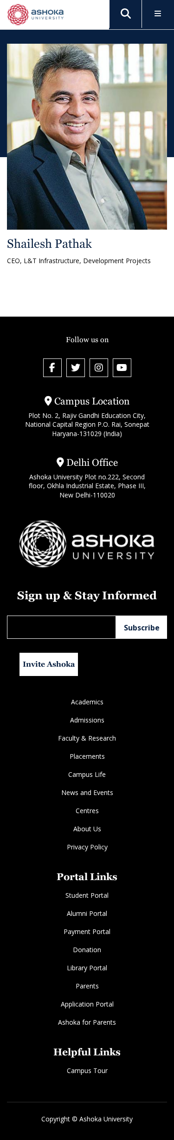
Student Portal (87, 895)
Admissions (87, 720)
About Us (87, 828)
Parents (87, 985)
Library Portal (87, 967)
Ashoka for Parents (87, 1022)
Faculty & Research (87, 738)
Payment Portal (87, 931)
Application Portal (87, 1004)
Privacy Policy (87, 846)
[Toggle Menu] (158, 14)
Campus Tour (87, 1070)
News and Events (87, 792)
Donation (87, 949)
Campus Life (87, 774)
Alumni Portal (87, 913)
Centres (87, 810)
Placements (87, 756)
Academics (87, 701)
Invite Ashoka (49, 664)
